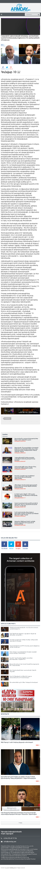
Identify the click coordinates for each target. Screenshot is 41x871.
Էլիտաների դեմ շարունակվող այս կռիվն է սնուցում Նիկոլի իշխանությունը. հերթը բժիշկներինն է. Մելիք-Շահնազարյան (18, 777)
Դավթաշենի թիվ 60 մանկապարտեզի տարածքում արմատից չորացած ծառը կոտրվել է (24, 459)
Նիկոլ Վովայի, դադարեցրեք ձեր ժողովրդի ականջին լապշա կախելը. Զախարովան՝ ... (23, 652)
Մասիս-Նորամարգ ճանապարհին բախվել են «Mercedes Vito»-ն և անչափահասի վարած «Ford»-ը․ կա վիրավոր (26, 504)
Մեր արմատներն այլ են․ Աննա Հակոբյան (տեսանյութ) (24, 682)
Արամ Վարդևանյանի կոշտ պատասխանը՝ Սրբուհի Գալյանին (23, 671)
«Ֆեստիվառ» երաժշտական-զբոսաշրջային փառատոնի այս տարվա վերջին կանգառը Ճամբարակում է (25, 486)
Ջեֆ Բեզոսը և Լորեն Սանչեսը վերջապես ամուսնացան (17, 742)
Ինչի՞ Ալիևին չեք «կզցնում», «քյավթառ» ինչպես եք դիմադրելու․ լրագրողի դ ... (23, 634)
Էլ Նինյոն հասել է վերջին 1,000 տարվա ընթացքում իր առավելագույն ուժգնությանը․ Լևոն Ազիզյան (26, 495)
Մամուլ (7, 418)
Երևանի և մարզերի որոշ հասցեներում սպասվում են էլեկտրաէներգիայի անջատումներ (24, 477)
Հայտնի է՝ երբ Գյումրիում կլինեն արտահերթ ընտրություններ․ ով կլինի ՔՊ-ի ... (21, 658)
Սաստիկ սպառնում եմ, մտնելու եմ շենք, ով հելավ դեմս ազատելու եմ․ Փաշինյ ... (24, 640)
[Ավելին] (7, 438)
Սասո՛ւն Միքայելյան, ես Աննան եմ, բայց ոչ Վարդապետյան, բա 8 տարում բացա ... (21, 677)
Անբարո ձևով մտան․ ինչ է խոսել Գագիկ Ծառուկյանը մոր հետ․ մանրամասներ (24, 664)
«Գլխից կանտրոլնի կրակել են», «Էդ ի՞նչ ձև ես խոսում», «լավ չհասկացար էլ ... (24, 628)
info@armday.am (10, 842)
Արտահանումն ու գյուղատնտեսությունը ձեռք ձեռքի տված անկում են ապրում (26, 439)
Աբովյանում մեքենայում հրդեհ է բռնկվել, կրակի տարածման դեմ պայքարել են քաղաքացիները (24, 523)
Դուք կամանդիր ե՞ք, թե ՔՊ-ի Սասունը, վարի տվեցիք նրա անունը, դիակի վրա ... (25, 646)
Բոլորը (20, 822)
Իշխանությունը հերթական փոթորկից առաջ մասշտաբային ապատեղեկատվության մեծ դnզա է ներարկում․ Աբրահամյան (19, 813)
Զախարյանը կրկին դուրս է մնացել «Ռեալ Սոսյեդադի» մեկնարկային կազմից (25, 467)
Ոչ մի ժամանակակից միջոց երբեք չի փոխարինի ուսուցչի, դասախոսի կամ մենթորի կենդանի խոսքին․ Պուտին (26, 513)
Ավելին (37, 745)
